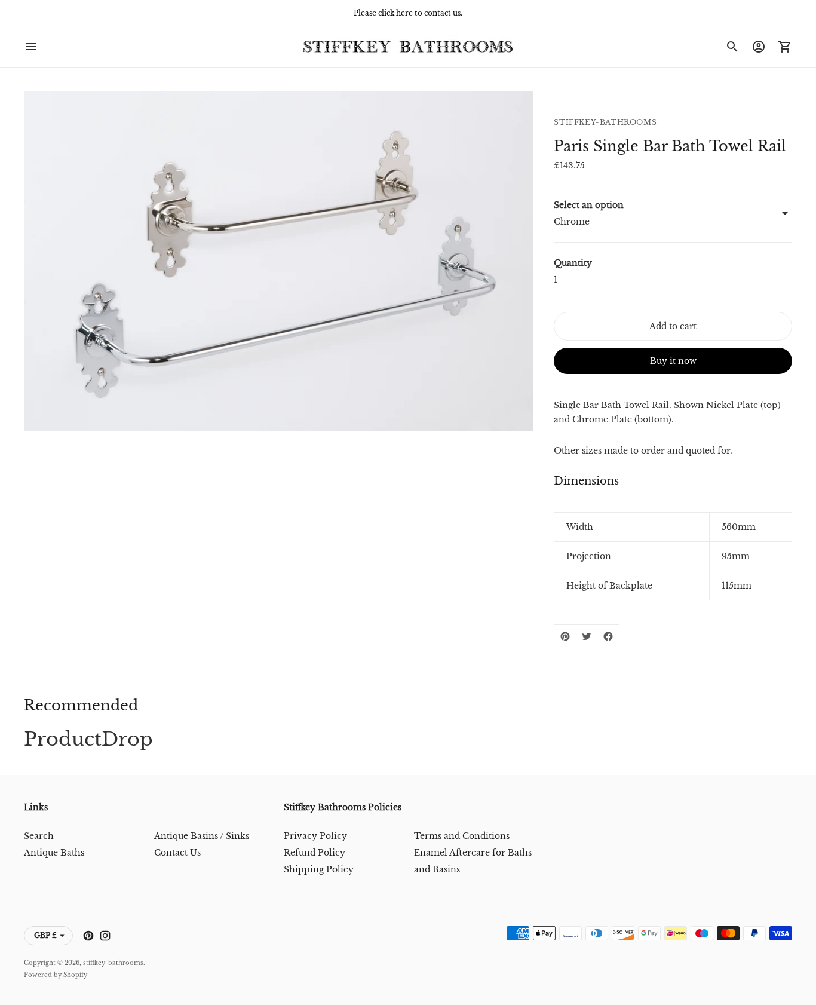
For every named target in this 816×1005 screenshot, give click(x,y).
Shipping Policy (319, 869)
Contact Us (177, 852)
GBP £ (45, 935)
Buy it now (673, 361)
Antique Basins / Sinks (201, 836)
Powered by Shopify (55, 975)
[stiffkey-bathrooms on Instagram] (105, 936)
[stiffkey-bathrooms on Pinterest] (88, 936)
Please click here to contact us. (408, 12)
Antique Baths (54, 852)
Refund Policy (314, 852)
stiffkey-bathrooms (113, 963)
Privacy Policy (315, 836)
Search (39, 836)
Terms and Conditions (462, 836)
